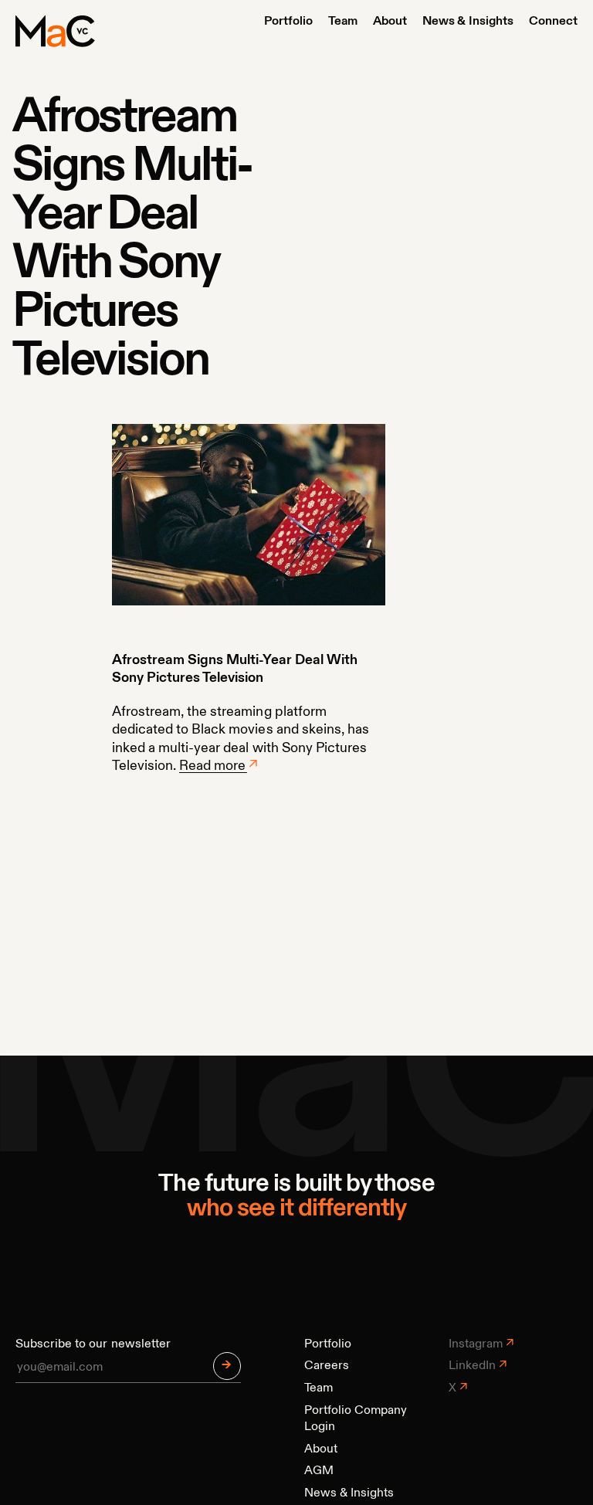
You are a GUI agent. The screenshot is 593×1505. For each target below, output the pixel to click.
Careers (326, 1366)
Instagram (476, 1344)
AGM (319, 1471)
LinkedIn (472, 1366)
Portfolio (288, 21)
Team (342, 21)
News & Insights (467, 21)
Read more (212, 766)
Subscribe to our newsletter (93, 1344)
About (390, 21)
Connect (553, 21)
